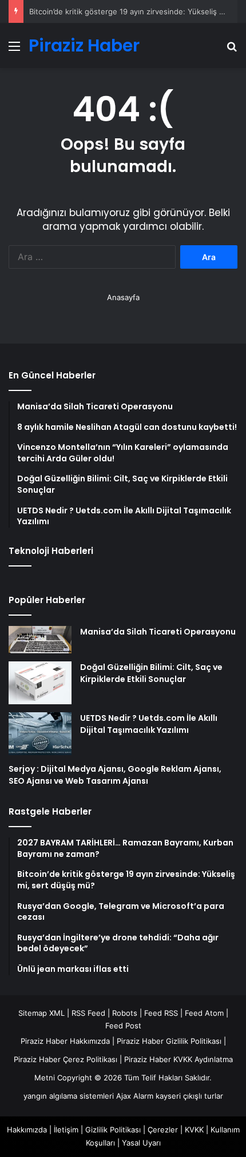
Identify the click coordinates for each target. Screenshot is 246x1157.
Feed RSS (161, 1013)
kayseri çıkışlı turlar (189, 1095)
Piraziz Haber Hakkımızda (65, 1041)
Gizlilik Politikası (113, 1129)
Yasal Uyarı (141, 1142)
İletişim (66, 1129)
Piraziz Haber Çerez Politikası (65, 1059)
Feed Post (123, 1025)
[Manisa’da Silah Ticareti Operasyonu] (40, 640)
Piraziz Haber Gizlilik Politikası (169, 1041)
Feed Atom (204, 1013)
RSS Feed (88, 1013)
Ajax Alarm (134, 1095)
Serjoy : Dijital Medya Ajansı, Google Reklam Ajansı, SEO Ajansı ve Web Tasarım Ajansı (115, 775)
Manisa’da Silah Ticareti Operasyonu (158, 631)
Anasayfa (123, 297)
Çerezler (163, 1129)
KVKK (194, 1129)
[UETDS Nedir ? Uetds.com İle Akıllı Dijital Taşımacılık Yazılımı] (40, 733)
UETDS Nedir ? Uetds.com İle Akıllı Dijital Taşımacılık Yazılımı (148, 724)
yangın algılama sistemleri (68, 1095)
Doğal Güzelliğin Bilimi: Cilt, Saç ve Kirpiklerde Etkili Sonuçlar (151, 673)
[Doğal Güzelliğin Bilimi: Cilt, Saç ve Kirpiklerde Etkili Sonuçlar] (40, 682)
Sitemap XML (41, 1013)
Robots (124, 1013)
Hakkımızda (27, 1129)
